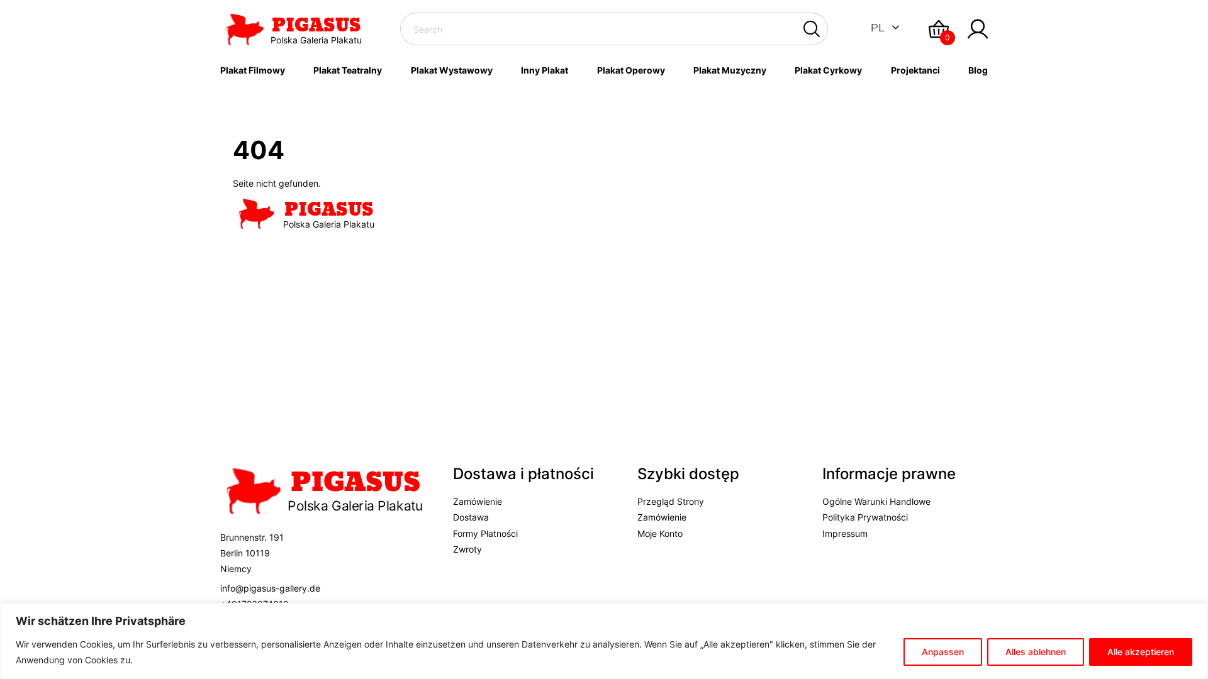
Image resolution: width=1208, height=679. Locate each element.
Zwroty (467, 549)
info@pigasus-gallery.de (270, 588)
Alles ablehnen (1035, 651)
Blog (978, 70)
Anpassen (943, 651)
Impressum (845, 533)
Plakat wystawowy (452, 70)
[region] (604, 641)
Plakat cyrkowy (828, 70)
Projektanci (915, 70)
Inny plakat (544, 70)
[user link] (978, 29)
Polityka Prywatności (865, 517)
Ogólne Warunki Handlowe (876, 501)
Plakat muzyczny (729, 70)
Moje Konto (660, 533)
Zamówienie (477, 501)
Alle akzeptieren (1140, 651)
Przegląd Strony (670, 501)
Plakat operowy (631, 70)
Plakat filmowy (252, 70)
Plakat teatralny (347, 70)
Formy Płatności (485, 533)
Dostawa (471, 517)
